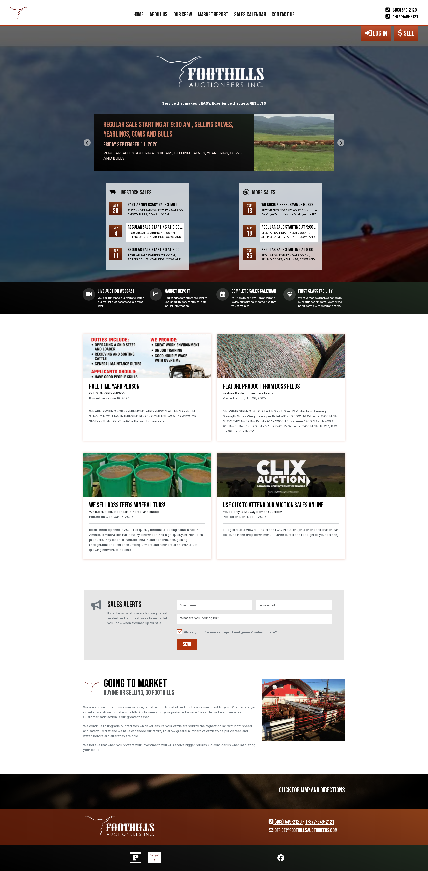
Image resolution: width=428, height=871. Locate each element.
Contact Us (283, 14)
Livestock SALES (135, 192)
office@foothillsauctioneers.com (305, 830)
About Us (158, 14)
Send (187, 644)
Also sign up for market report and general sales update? (230, 632)
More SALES (263, 192)
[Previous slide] (87, 142)
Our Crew (182, 14)
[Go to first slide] (340, 142)
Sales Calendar (250, 14)
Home (139, 14)
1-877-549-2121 (405, 17)
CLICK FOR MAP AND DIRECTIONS (312, 790)
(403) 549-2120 (404, 10)
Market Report (213, 14)
